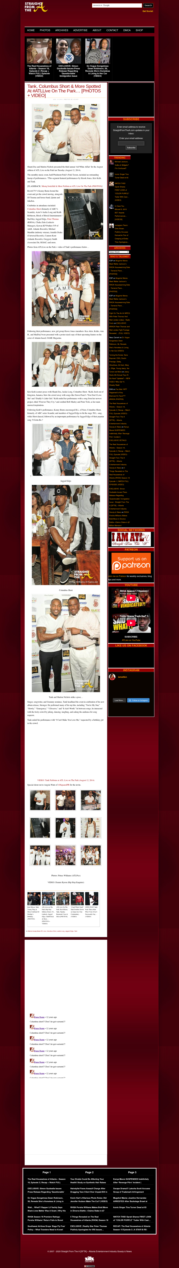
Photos (45, 30)
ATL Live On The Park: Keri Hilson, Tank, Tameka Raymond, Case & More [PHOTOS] (62, 911)
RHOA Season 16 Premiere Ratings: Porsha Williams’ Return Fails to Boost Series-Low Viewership (45, 1220)
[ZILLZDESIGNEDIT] (89, 1261)
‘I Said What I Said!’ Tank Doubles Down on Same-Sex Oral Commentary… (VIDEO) (77, 911)
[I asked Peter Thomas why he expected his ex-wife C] (148, 686)
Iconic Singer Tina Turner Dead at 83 (129, 1207)
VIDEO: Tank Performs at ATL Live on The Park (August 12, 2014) (65, 780)
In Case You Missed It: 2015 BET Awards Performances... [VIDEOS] (121, 213)
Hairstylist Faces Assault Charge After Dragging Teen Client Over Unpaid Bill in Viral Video (88, 1192)
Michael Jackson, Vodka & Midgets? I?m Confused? (122, 164)
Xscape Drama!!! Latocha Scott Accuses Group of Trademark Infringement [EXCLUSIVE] (131, 1192)
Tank (75, 931)
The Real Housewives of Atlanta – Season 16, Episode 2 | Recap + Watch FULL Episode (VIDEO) (39, 71)
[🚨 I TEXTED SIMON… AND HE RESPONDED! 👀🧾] (136, 693)
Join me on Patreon (117, 576)
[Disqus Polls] (66, 974)
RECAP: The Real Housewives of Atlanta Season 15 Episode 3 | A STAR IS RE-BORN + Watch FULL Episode (131, 1229)
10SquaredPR (64, 784)
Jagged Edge (69, 931)
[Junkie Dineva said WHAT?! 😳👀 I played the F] (125, 693)
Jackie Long (60, 931)
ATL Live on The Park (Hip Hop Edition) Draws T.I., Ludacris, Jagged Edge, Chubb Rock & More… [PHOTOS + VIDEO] (48, 915)
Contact (112, 30)
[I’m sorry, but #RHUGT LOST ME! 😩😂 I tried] (125, 686)
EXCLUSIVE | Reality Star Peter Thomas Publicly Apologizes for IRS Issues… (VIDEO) (88, 1229)
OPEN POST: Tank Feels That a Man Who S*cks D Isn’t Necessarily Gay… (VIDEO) (91, 911)
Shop (139, 30)
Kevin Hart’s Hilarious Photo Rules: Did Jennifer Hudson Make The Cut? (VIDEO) (89, 1200)
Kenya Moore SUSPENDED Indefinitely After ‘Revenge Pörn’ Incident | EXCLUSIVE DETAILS (119, 433)
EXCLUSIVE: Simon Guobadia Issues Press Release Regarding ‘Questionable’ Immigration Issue (68, 71)
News (38, 931)
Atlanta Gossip (32, 931)
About (97, 30)
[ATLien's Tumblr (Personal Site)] (131, 545)
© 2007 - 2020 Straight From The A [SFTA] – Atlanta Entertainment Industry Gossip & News (89, 1251)
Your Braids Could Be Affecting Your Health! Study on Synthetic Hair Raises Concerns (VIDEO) (88, 1182)
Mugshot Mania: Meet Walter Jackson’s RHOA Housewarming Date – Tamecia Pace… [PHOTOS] (119, 267)
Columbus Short (34, 208)
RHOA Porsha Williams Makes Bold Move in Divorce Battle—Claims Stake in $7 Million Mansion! (119, 519)
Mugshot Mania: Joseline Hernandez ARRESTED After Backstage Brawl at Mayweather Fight (130, 1201)
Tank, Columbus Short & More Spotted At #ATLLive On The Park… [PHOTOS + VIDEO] (64, 91)
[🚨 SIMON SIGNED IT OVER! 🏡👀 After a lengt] (148, 693)
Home (31, 30)
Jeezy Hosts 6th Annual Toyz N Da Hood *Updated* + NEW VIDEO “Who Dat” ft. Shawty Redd (119, 378)
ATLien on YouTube (131, 640)
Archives (61, 30)
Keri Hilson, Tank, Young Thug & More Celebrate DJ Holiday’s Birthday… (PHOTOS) (33, 913)
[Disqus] (66, 1045)
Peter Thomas (53, 219)
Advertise (80, 30)
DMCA (127, 30)
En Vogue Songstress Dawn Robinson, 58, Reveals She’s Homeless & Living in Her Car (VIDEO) (97, 71)
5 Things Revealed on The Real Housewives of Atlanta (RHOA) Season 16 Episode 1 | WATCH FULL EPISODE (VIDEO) (89, 1221)
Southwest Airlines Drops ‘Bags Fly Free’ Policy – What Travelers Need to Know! (46, 1228)
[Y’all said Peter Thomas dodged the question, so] (136, 686)
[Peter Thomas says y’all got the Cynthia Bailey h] (114, 693)
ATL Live (43, 931)
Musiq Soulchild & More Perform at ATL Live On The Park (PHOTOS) (72, 186)
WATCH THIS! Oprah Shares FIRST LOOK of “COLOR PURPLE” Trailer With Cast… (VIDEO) (132, 1220)
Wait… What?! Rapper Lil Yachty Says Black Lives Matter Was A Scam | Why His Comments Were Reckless (47, 1210)
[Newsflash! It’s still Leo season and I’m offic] (114, 686)
